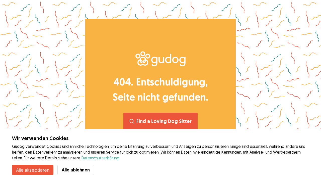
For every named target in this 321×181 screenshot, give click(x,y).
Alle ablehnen (76, 170)
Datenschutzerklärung (100, 157)
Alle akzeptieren (32, 170)
